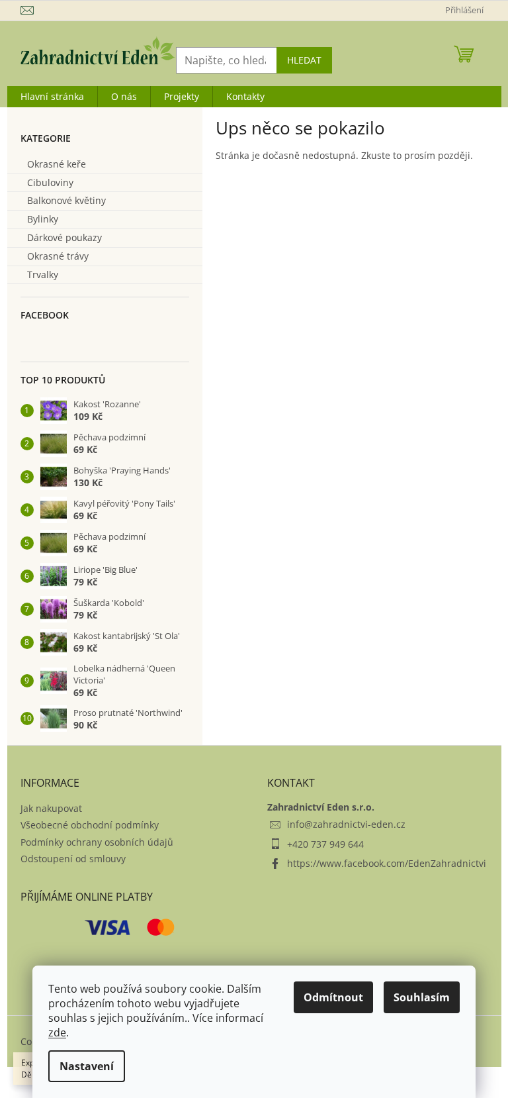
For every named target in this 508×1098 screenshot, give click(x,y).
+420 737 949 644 (325, 844)
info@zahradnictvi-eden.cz (346, 824)
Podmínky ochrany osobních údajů (97, 842)
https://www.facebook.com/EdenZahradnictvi (386, 863)
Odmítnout (333, 997)
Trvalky (42, 274)
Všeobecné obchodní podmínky (90, 825)
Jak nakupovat (51, 808)
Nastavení (87, 1066)
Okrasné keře (56, 164)
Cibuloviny (50, 182)
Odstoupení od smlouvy (73, 858)
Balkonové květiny (66, 200)
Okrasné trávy (58, 256)
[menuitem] (52, 96)
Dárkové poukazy (64, 237)
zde (57, 1032)
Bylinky (42, 219)
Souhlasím (422, 997)
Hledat (304, 60)
